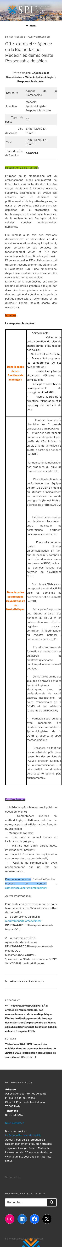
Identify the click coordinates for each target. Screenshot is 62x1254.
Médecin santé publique (27, 981)
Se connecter (13, 1177)
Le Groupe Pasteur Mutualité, (23, 1135)
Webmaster (41, 37)
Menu (33, 25)
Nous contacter (14, 1123)
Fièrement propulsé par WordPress (24, 1238)
